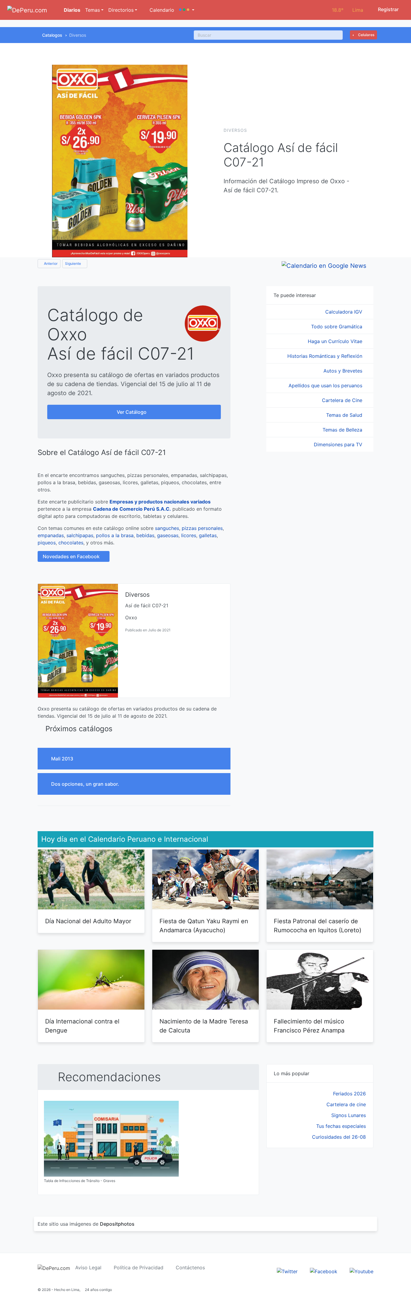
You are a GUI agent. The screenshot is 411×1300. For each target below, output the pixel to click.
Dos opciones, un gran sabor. (85, 784)
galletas (208, 535)
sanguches (167, 528)
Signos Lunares (348, 1115)
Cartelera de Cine (343, 400)
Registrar (388, 9)
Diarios (71, 10)
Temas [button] (92, 10)
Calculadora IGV (344, 312)
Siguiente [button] (73, 263)
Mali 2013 (62, 759)
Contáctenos (190, 1267)
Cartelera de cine (346, 1104)
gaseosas (167, 535)
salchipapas (79, 535)
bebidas (145, 535)
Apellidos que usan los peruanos (326, 385)
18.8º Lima (347, 10)
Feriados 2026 (349, 1094)
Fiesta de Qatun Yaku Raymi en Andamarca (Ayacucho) (203, 926)
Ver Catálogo (132, 412)
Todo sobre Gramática (337, 326)
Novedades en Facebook (72, 556)
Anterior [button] (50, 263)
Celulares (365, 34)
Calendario (161, 10)
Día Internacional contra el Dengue (82, 1026)
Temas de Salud (345, 415)
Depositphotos (117, 1224)
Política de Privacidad (138, 1267)
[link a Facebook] (323, 1271)
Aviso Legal (88, 1267)
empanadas (51, 535)
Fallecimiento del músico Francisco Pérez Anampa (309, 1026)
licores (188, 535)
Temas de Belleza (343, 430)
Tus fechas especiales (341, 1126)
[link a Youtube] (361, 1271)
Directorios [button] (121, 10)
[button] (187, 10)
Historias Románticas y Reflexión (325, 356)
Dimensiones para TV (339, 444)
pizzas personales (202, 528)
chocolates (70, 543)
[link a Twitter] (287, 1271)
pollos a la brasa (115, 535)
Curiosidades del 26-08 (339, 1137)
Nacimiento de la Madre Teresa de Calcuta (203, 1026)
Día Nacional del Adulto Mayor (88, 921)
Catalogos (52, 35)
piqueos (47, 543)
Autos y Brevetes (343, 371)
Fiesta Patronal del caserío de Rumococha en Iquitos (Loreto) (317, 926)
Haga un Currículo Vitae (336, 341)
